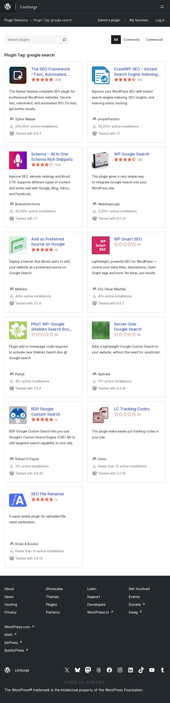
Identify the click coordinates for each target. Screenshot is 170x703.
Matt (10, 634)
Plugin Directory (16, 20)
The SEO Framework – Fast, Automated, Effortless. (50, 72)
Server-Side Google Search (128, 326)
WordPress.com (19, 627)
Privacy (10, 612)
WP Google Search (131, 154)
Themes (52, 597)
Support (93, 597)
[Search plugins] (64, 39)
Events (134, 597)
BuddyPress (16, 650)
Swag (135, 612)
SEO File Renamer (47, 494)
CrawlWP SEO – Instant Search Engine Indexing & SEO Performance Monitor (135, 72)
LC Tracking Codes (132, 409)
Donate (137, 604)
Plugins (51, 604)
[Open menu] (163, 6)
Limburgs (22, 670)
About (9, 589)
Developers (96, 604)
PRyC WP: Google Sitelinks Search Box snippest (50, 327)
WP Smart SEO (128, 239)
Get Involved (139, 589)
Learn (91, 589)
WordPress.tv (100, 612)
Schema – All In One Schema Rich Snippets (52, 156)
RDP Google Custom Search (45, 411)
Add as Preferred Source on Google (48, 241)
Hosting (10, 604)
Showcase (54, 589)
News (9, 597)
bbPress (13, 642)
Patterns (53, 612)
